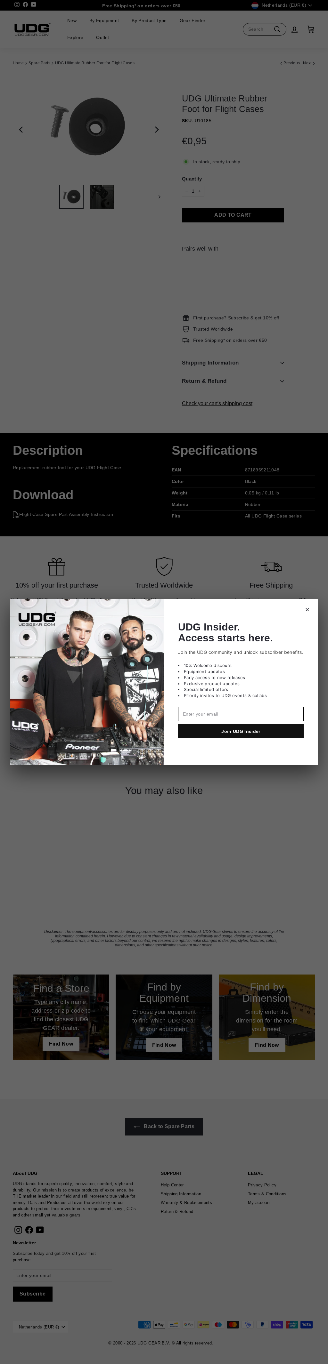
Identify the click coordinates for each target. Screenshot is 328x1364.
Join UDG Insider (240, 731)
